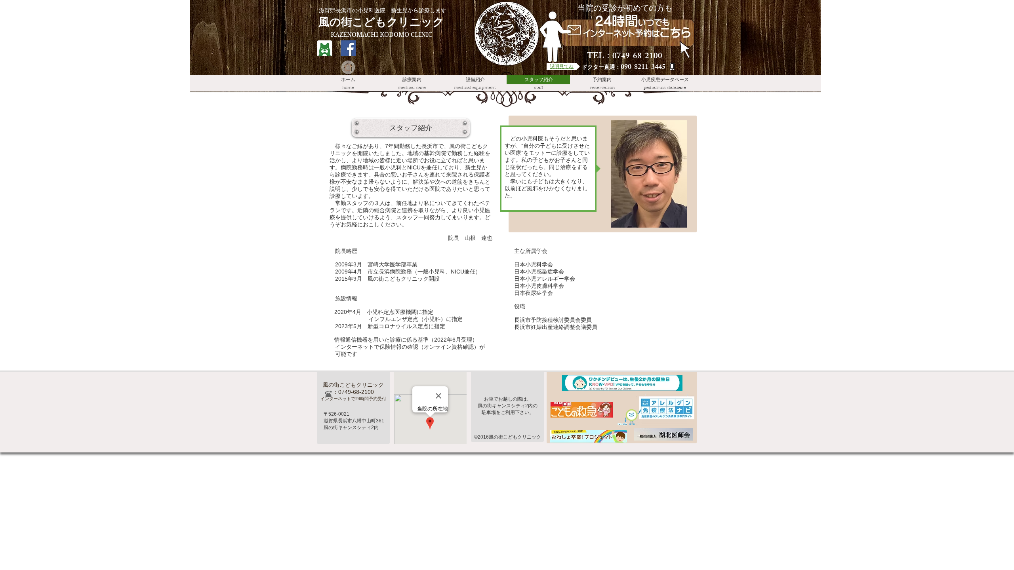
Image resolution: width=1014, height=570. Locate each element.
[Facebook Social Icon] (348, 48)
